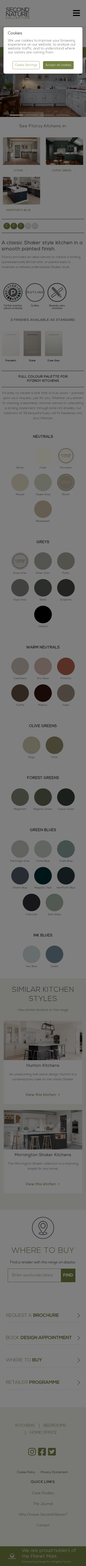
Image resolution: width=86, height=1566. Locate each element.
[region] (43, 783)
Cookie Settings (26, 65)
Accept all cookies (58, 65)
